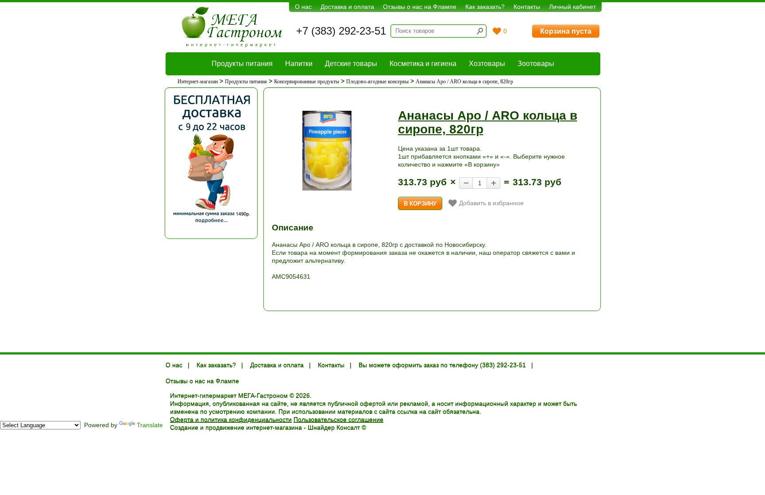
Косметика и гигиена (423, 63)
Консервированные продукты (306, 81)
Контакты (527, 6)
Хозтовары (487, 63)
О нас (303, 6)
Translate (150, 425)
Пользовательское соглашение (338, 419)
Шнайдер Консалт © (337, 427)
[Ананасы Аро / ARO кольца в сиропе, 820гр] (327, 151)
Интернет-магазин (198, 81)
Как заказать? (485, 6)
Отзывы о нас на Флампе (419, 6)
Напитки (299, 63)
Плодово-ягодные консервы (377, 81)
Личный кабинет (572, 6)
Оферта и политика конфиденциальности (231, 419)
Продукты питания (242, 63)
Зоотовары (536, 63)
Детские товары (351, 63)
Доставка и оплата (347, 6)
